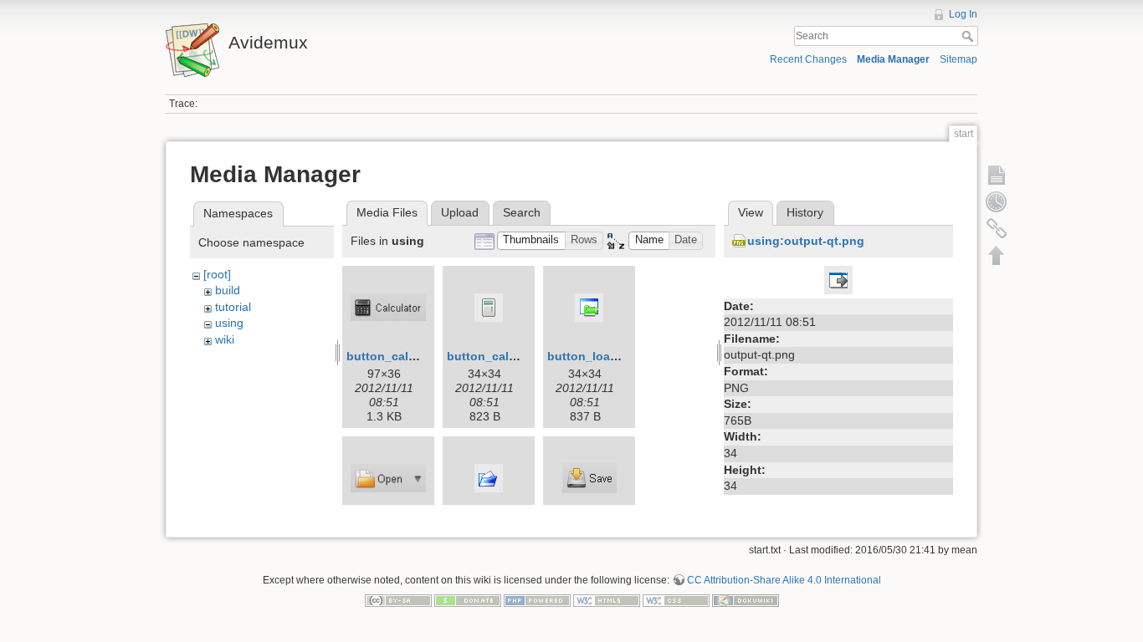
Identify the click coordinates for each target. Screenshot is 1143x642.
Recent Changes (808, 59)
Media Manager (893, 59)
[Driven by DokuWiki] (745, 600)
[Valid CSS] (676, 600)
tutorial (233, 306)
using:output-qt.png (805, 240)
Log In (963, 14)
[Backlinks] (996, 228)
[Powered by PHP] (537, 600)
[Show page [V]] (996, 174)
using (229, 322)
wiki (224, 339)
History (805, 212)
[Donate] (467, 600)
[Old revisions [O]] (996, 201)
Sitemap (958, 59)
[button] (531, 241)
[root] (217, 274)
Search (969, 36)
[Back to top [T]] (996, 255)
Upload (460, 212)
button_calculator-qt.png (519, 356)
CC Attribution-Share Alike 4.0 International (784, 580)
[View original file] (838, 278)
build (227, 290)
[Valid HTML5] (606, 600)
